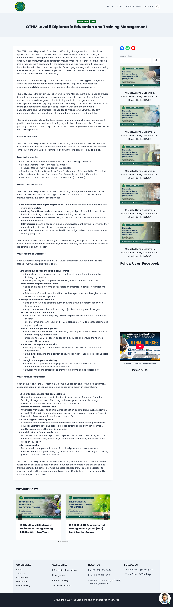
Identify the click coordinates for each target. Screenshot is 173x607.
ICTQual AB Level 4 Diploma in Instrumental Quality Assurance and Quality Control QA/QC (139, 214)
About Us (20, 573)
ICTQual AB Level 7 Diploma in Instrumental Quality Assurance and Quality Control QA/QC (139, 96)
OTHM (93, 21)
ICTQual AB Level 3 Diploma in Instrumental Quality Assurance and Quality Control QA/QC (139, 253)
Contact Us (22, 577)
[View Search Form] (157, 6)
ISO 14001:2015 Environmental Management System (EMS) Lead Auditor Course (87, 528)
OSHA (139, 6)
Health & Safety (60, 580)
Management (83, 21)
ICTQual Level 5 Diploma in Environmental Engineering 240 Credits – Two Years (36, 528)
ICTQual (130, 6)
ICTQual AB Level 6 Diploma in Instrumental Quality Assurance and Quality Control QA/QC (139, 135)
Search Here (126, 56)
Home (110, 6)
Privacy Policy (23, 585)
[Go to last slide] (20, 517)
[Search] (156, 60)
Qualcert (148, 6)
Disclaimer (21, 581)
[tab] (58, 541)
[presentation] (38, 506)
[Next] (106, 517)
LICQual (119, 6)
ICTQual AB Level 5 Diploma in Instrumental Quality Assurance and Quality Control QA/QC (139, 175)
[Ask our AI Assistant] (165, 598)
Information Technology (64, 570)
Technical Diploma (61, 585)
